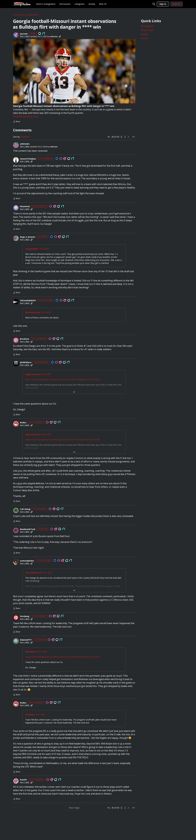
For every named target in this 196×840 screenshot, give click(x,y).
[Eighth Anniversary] (60, 362)
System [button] (24, 34)
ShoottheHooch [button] (33, 572)
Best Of (144, 38)
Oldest (24, 136)
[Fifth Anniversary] (51, 422)
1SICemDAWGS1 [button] (28, 300)
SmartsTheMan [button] (28, 159)
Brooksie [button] (24, 339)
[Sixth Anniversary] (63, 560)
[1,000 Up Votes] (62, 338)
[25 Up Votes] (43, 33)
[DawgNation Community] (22, 4)
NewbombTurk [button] (27, 529)
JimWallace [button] (25, 362)
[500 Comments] (58, 338)
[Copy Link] (60, 36)
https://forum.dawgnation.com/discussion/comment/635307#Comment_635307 (62, 656)
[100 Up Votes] (67, 236)
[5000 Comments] (64, 362)
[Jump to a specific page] (133, 137)
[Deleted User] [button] (32, 312)
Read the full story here (25, 116)
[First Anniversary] (54, 509)
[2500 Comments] (69, 300)
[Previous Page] (121, 137)
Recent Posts (147, 30)
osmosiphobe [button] (27, 560)
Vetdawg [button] (24, 616)
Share (16, 121)
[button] (16, 35)
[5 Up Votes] (64, 529)
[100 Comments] (63, 236)
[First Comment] (39, 33)
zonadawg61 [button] (31, 249)
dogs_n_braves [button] (27, 237)
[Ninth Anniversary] (65, 158)
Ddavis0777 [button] (25, 640)
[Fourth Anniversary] (54, 338)
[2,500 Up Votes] (72, 158)
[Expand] (74, 392)
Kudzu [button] (23, 422)
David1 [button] (23, 779)
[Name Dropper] (61, 158)
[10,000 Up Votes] (68, 362)
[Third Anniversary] (59, 236)
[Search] (153, 4)
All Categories (147, 26)
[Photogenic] (57, 158)
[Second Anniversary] (56, 529)
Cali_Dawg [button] (25, 509)
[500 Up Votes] (61, 639)
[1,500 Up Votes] (59, 422)
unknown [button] (54, 36)
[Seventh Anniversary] (55, 206)
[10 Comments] (58, 509)
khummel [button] (25, 206)
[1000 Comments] (69, 158)
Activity (144, 34)
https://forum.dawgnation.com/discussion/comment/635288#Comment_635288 (62, 379)
